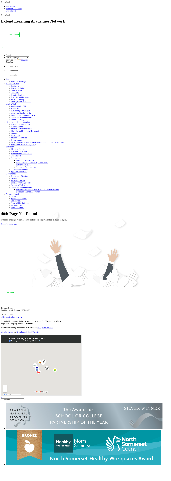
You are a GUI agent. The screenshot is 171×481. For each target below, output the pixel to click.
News (13, 196)
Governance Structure (19, 176)
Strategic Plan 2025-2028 (21, 102)
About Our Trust (12, 84)
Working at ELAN (18, 106)
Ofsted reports (16, 140)
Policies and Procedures (20, 124)
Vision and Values (18, 88)
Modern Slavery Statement (21, 129)
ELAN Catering (17, 99)
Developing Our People (20, 111)
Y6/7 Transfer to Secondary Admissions (32, 162)
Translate (24, 60)
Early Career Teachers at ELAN (23, 115)
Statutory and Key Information (18, 122)
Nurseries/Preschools (19, 169)
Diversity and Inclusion (20, 97)
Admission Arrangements (26, 167)
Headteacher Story (18, 95)
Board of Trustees (18, 180)
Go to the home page (9, 224)
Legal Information (45, 328)
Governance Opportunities (21, 117)
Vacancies (15, 108)
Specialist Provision (19, 171)
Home (8, 79)
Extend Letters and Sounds (21, 153)
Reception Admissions (25, 160)
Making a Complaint (19, 138)
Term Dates (15, 135)
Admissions (15, 158)
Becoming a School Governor (28, 192)
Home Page (10, 6)
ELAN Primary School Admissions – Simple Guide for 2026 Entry (37, 142)
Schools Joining (17, 120)
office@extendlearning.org (11, 317)
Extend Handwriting (14, 9)
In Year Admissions (23, 165)
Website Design (7, 332)
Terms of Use (16, 205)
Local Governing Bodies (21, 183)
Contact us (15, 86)
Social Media (16, 201)
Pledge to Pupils (17, 149)
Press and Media (17, 207)
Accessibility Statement (20, 203)
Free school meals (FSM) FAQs (23, 144)
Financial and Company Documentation (27, 131)
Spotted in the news (19, 198)
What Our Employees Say (21, 113)
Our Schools (11, 11)
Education (10, 147)
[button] (11, 15)
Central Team (16, 90)
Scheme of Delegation (20, 185)
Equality (14, 133)
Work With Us (11, 104)
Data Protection (17, 126)
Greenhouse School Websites (27, 332)
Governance (11, 174)
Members (14, 178)
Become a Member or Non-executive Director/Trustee (37, 189)
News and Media (13, 194)
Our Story (15, 93)
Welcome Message (18, 81)
